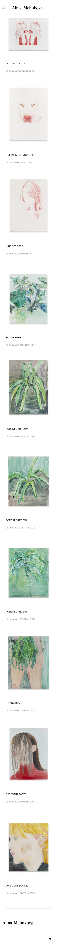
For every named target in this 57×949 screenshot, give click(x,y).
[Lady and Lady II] (28, 34)
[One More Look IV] (28, 846)
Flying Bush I (14, 337)
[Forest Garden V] (28, 389)
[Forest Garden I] (28, 480)
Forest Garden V (17, 429)
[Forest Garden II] (28, 572)
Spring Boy (13, 703)
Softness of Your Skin (20, 155)
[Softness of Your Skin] (28, 115)
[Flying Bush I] (28, 298)
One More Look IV (17, 885)
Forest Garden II (17, 611)
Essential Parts (16, 794)
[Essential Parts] (28, 754)
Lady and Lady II (16, 63)
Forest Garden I (16, 520)
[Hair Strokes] (28, 206)
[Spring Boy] (28, 663)
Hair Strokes (14, 246)
